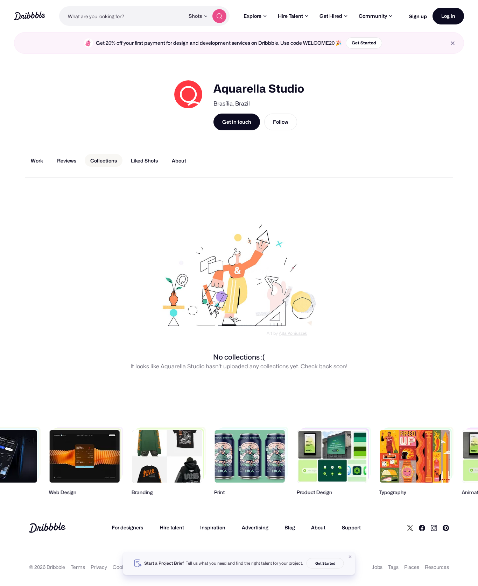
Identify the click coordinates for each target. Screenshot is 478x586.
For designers (127, 527)
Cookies (122, 567)
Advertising (255, 527)
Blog (289, 527)
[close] (452, 43)
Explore (252, 16)
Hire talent (172, 527)
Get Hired (330, 16)
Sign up (418, 16)
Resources (437, 567)
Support (351, 527)
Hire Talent (290, 16)
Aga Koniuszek (293, 333)
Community (373, 16)
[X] (410, 527)
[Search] (219, 16)
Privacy (99, 567)
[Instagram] (434, 527)
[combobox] (121, 16)
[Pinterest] (446, 527)
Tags (393, 567)
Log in (448, 16)
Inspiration (212, 527)
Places (411, 567)
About (318, 527)
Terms (78, 567)
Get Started (364, 42)
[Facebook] (422, 527)
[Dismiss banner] (350, 556)
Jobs (377, 567)
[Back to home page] (29, 16)
